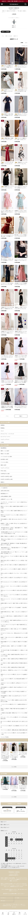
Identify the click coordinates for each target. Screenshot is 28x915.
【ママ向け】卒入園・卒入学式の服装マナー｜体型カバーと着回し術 (14, 651)
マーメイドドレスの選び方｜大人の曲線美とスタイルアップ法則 (14, 726)
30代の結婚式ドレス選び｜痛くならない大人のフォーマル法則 (14, 520)
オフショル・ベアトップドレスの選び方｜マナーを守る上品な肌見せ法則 (14, 718)
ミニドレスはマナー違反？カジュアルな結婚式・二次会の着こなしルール (14, 608)
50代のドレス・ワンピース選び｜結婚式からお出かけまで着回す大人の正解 (14, 701)
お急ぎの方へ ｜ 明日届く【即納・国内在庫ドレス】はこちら (13, 1)
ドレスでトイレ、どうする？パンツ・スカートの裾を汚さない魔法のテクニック (14, 503)
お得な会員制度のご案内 (6, 496)
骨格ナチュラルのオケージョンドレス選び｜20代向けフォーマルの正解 (14, 515)
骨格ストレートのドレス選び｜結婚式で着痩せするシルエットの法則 (14, 511)
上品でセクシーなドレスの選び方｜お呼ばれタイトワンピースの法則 (14, 683)
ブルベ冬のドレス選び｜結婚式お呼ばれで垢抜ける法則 (12, 667)
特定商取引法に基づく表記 (7, 905)
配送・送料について (16, 904)
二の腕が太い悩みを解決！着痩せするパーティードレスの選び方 (14, 713)
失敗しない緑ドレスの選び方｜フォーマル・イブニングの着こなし (14, 574)
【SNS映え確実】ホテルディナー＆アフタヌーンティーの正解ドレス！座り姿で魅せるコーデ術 (14, 532)
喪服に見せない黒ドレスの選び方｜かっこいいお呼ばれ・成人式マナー (14, 561)
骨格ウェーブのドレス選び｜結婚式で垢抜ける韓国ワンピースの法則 (14, 507)
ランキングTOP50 (4, 737)
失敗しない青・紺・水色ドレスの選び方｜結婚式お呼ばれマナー (14, 565)
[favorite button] (12, 63)
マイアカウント (3, 897)
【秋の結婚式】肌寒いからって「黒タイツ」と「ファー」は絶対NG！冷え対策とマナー (14, 552)
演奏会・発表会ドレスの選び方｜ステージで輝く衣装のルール (14, 536)
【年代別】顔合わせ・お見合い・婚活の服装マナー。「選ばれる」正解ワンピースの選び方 (14, 528)
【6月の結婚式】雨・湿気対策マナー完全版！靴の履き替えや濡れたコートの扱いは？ (14, 544)
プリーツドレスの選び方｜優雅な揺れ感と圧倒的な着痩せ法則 (14, 730)
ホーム (4, 904)
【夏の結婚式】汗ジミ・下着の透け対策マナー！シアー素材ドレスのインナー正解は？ (14, 548)
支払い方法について (9, 904)
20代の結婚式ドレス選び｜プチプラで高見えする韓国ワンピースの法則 (14, 692)
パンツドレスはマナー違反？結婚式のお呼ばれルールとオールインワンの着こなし (14, 621)
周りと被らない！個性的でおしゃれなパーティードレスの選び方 (14, 671)
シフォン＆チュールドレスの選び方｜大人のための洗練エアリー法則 (14, 733)
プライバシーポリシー (15, 905)
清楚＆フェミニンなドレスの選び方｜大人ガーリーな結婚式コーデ (14, 675)
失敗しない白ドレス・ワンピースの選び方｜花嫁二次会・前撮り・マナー (14, 557)
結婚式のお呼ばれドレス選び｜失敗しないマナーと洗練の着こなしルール (14, 629)
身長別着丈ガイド (4, 493)
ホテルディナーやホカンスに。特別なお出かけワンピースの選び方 (14, 634)
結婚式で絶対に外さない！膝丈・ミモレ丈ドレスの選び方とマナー (14, 612)
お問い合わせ (3, 900)
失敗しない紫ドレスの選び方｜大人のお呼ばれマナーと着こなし (14, 578)
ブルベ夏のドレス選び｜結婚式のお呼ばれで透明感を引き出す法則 (14, 659)
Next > (21, 416)
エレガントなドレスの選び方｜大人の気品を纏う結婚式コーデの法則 (14, 679)
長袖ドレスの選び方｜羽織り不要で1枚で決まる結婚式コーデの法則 (14, 709)
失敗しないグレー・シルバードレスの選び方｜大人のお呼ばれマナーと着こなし (14, 595)
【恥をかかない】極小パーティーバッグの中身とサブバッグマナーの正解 (14, 540)
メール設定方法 (4, 487)
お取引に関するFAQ (5, 490)
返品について (23, 904)
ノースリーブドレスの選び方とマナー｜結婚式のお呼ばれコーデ (14, 705)
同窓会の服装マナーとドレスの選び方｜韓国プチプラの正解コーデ (14, 642)
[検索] (25, 4)
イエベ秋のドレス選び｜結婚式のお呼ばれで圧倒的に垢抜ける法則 (14, 663)
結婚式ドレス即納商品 (6, 31)
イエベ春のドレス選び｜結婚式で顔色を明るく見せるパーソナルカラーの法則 (14, 655)
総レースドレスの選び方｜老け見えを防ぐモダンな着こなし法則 (14, 722)
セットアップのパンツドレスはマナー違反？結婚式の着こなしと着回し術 (14, 625)
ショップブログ (22, 905)
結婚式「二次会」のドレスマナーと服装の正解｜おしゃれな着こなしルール (14, 638)
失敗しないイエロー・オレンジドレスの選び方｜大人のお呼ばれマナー (14, 587)
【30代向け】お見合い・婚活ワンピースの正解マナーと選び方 (14, 646)
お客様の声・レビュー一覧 (6, 499)
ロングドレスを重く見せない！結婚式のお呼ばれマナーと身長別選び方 (14, 616)
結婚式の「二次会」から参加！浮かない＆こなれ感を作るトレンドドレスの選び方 (14, 524)
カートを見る (17, 897)
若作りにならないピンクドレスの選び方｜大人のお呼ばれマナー (14, 582)
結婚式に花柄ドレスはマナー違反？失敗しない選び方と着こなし (14, 604)
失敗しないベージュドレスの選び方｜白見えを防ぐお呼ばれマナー (14, 591)
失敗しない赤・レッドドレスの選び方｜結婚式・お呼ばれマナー (14, 569)
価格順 (26, 42)
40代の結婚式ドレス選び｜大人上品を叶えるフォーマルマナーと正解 (14, 696)
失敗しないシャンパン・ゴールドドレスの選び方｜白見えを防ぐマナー (14, 599)
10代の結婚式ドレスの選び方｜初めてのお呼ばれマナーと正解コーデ (14, 688)
